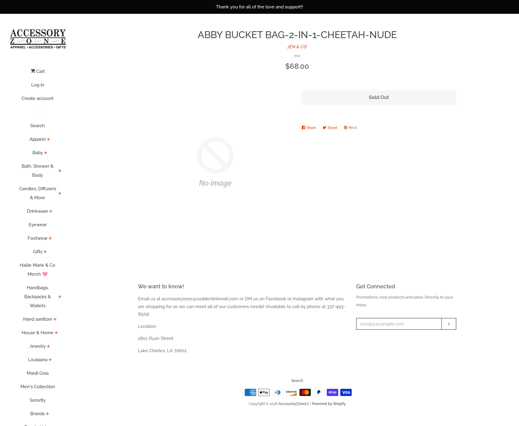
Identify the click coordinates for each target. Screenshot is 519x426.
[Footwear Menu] (50, 239)
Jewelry (37, 346)
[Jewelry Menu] (48, 347)
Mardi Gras (38, 373)
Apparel (37, 139)
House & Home (37, 332)
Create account (37, 98)
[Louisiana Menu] (50, 360)
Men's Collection (37, 386)
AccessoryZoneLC (293, 404)
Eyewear (38, 224)
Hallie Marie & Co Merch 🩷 (37, 269)
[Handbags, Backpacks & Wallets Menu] (60, 297)
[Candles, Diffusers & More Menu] (60, 194)
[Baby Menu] (46, 153)
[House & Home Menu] (56, 333)
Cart (40, 71)
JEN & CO (297, 47)
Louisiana (37, 359)
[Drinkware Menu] (51, 212)
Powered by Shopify (329, 404)
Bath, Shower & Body (37, 171)
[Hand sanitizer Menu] (55, 320)
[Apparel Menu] (48, 140)
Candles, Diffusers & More (37, 193)
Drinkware (37, 211)
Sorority (38, 400)
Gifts (37, 251)
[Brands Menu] (47, 414)
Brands (37, 413)
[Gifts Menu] (45, 252)
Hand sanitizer (37, 319)
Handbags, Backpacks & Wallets (37, 296)
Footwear (37, 238)
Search (37, 125)
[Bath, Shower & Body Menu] (60, 171)
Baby (37, 152)
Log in (37, 85)
